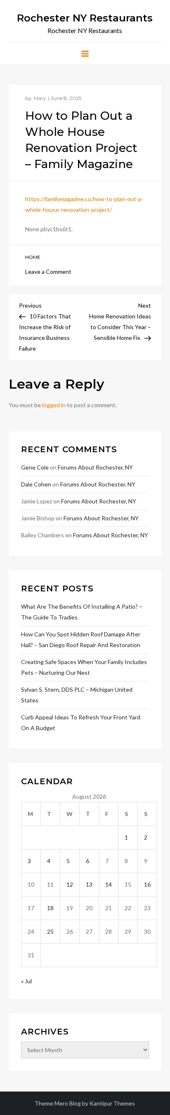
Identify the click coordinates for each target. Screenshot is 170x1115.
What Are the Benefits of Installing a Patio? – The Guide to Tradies (81, 612)
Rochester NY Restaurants (85, 18)
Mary (40, 98)
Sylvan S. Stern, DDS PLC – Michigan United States (76, 695)
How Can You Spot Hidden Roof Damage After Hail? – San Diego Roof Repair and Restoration (80, 639)
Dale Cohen (36, 484)
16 (147, 884)
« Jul (26, 981)
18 (50, 907)
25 (50, 931)
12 (69, 884)
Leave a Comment (48, 271)
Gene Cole (35, 467)
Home (32, 257)
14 (108, 884)
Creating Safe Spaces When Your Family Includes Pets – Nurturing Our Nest (84, 667)
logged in (54, 404)
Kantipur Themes (112, 1103)
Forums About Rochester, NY (95, 467)
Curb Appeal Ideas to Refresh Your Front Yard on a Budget (80, 722)
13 (89, 884)
